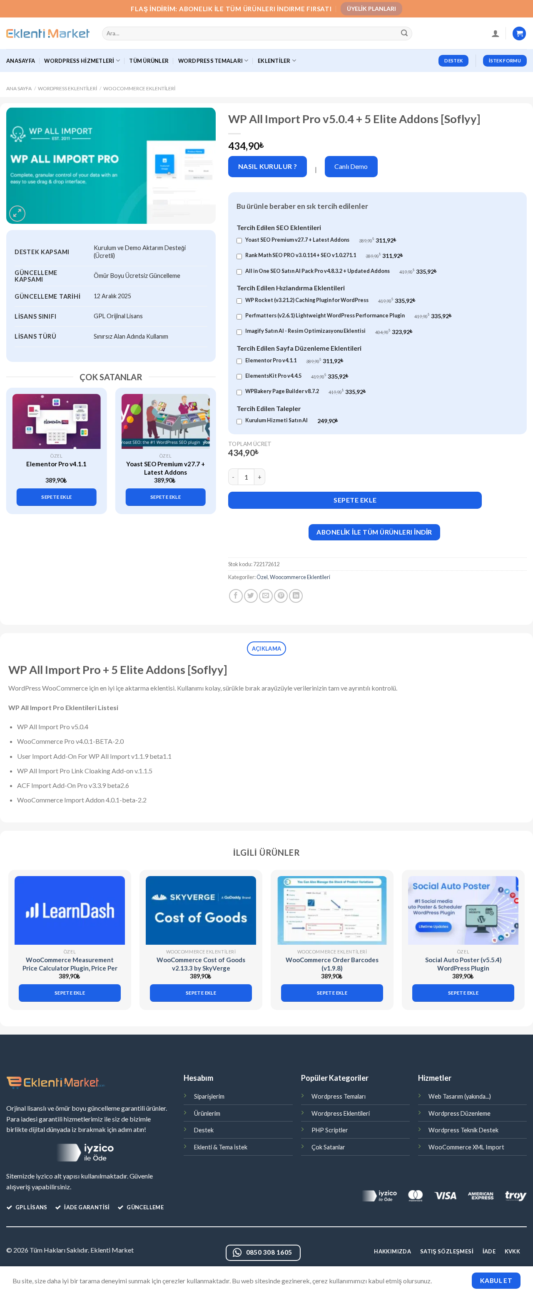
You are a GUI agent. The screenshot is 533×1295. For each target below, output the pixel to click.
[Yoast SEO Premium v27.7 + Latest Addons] (165, 421)
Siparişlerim (209, 1096)
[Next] (205, 444)
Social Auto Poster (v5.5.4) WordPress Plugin (463, 964)
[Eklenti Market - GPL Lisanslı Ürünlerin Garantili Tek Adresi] (48, 33)
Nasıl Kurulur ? (267, 166)
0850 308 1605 (269, 1252)
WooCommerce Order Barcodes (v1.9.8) (332, 964)
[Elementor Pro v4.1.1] (56, 421)
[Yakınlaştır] (17, 214)
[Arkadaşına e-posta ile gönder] (266, 596)
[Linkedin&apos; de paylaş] (296, 596)
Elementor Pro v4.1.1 (56, 464)
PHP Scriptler (329, 1130)
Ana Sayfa (19, 88)
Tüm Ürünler (149, 60)
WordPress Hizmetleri (79, 60)
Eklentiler (274, 60)
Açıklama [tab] (266, 648)
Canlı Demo (351, 166)
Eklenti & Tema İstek (220, 1147)
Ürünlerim (207, 1113)
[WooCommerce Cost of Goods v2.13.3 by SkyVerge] (201, 910)
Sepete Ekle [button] (56, 497)
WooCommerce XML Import (466, 1147)
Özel (262, 577)
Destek (204, 1130)
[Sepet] (519, 33)
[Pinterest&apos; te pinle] (281, 596)
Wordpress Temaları (338, 1096)
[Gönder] (405, 34)
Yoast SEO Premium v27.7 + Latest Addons (165, 468)
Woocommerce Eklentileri (139, 88)
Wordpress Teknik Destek (463, 1130)
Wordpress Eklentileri (67, 88)
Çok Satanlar (328, 1147)
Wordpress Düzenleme (459, 1113)
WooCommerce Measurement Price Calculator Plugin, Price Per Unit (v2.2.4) (69, 968)
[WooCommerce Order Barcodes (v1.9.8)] (332, 910)
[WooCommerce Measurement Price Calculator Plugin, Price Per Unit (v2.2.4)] (70, 910)
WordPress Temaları (210, 60)
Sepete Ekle (355, 500)
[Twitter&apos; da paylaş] (251, 596)
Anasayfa (20, 60)
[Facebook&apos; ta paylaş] (236, 596)
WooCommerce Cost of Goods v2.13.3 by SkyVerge (201, 964)
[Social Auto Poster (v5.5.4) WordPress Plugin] (463, 910)
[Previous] (17, 444)
